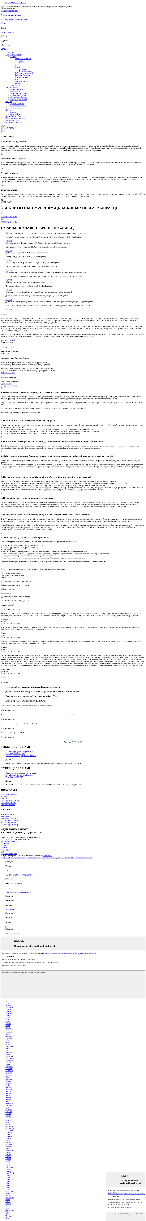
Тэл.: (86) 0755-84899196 (15, 754)
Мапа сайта (47, 856)
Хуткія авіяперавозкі (84, 858)
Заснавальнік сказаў (18, 106)
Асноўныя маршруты (13, 55)
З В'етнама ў (15, 85)
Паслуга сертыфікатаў (18, 100)
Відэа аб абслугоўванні (14, 116)
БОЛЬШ (8, 241)
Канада (22, 63)
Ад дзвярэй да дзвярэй (18, 96)
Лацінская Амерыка (22, 75)
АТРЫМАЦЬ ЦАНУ (9, 217)
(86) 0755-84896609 (12, 756)
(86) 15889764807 (27, 875)
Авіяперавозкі (15, 91)
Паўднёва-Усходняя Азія (24, 73)
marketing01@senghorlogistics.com (18, 892)
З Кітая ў (13, 57)
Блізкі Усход (19, 79)
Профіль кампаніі (17, 104)
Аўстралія (23, 69)
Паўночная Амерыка (23, 59)
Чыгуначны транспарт (18, 93)
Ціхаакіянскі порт (21, 77)
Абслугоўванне (11, 87)
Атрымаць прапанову (13, 122)
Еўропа (17, 65)
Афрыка (18, 83)
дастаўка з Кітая (7, 858)
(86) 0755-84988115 (28, 756)
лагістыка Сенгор (49, 858)
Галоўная (9, 53)
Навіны (8, 110)
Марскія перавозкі (17, 89)
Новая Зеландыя (25, 71)
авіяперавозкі (19, 858)
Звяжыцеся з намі (12, 120)
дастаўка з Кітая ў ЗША (65, 858)
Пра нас (8, 102)
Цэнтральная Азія (21, 81)
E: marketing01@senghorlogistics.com (19, 752)
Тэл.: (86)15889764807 (14, 777)
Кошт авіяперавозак (33, 858)
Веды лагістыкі (16, 114)
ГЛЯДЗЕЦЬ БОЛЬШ (9, 386)
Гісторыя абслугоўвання (14, 108)
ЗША (21, 61)
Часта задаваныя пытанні (15, 118)
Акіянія (17, 67)
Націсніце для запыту (9, 841)
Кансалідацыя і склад (18, 98)
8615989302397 (11, 909)
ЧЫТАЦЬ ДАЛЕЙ (8, 340)
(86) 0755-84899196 (12, 875)
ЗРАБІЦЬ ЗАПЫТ (8, 373)
